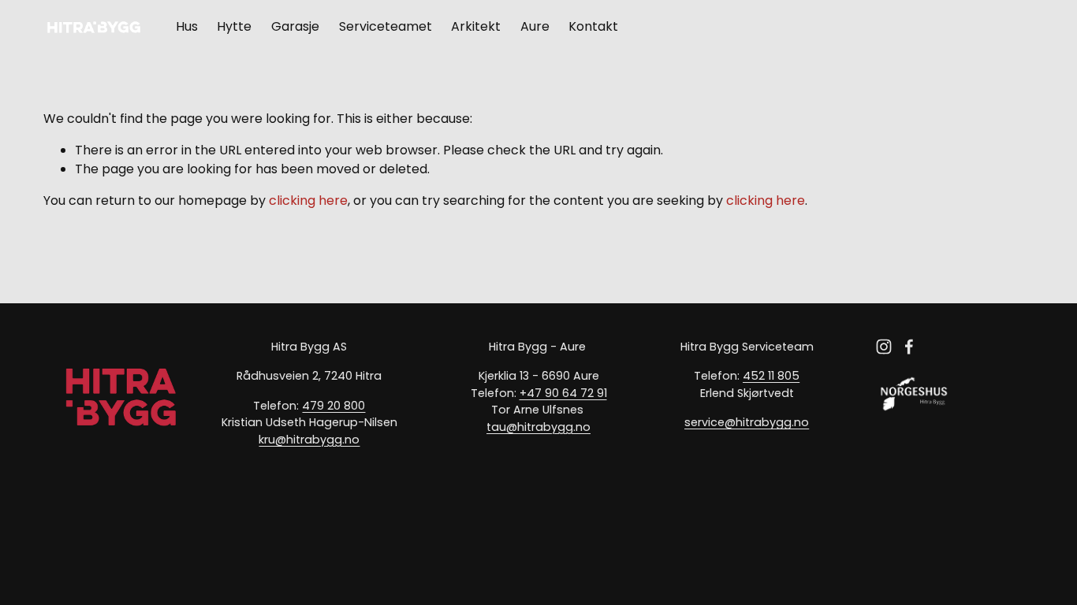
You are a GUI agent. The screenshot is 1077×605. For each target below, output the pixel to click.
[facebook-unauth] (909, 346)
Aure (535, 26)
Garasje (295, 26)
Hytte (234, 26)
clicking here (308, 200)
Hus (187, 26)
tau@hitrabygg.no (538, 427)
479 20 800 (333, 406)
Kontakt (593, 26)
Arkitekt (476, 26)
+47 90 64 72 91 (563, 393)
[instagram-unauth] (884, 346)
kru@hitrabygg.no (309, 439)
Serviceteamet (385, 26)
